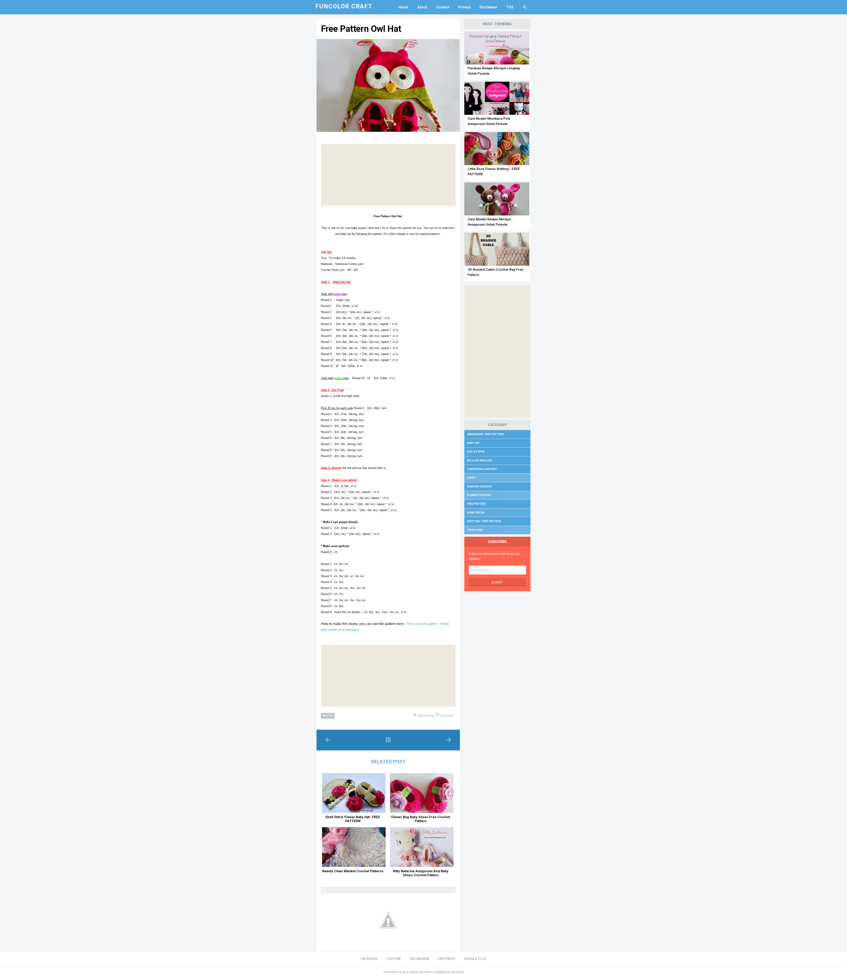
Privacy (464, 7)
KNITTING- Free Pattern (484, 521)
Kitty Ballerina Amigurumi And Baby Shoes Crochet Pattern (420, 873)
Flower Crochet (479, 495)
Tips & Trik (475, 530)
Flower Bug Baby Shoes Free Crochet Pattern (420, 819)
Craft (471, 477)
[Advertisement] (388, 175)
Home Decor (476, 512)
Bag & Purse (476, 451)
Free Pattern (476, 503)
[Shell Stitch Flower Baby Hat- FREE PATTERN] (354, 793)
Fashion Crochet (480, 486)
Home (404, 7)
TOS (509, 7)
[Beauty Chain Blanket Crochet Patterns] (354, 847)
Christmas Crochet (482, 469)
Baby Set (327, 715)
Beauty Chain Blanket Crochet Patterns (352, 871)
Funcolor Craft (420, 972)
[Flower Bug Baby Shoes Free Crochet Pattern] (421, 793)
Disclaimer (488, 7)
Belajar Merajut (480, 460)
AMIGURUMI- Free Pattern (485, 434)
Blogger (457, 972)
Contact (442, 7)
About (422, 7)
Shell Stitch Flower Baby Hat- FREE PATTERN (352, 819)
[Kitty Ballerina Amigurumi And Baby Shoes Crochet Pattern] (421, 847)
